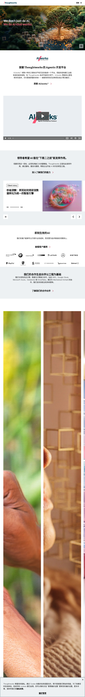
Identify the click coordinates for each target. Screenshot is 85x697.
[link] (42, 84)
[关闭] (82, 679)
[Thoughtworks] (10, 3)
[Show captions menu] (67, 138)
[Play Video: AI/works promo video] (42, 116)
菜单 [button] (77, 3)
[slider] (38, 138)
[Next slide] (79, 216)
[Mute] (71, 138)
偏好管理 (42, 693)
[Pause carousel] (5, 216)
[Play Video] (5, 138)
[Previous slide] (73, 216)
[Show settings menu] (75, 138)
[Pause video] (81, 46)
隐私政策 (20, 689)
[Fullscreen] (80, 138)
